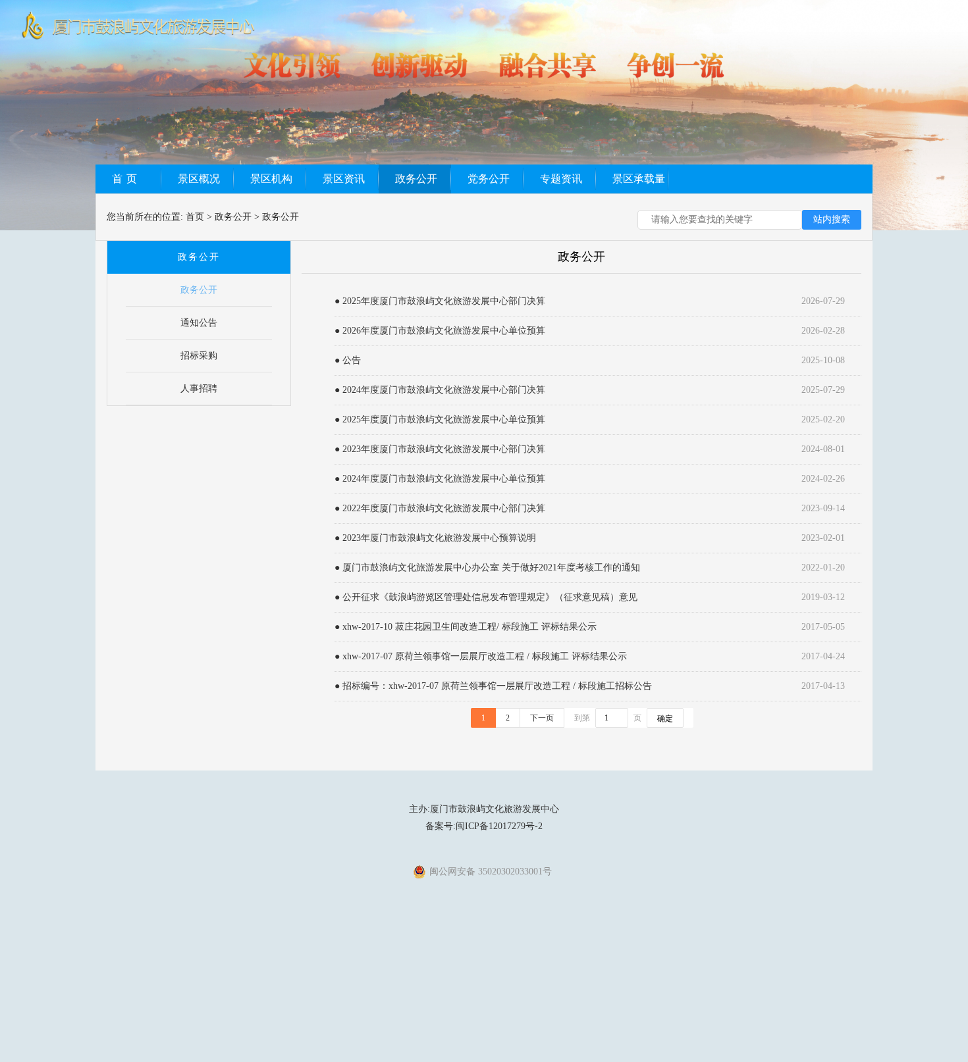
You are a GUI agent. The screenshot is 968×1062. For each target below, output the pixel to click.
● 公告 (348, 360)
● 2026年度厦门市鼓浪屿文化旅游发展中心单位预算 (440, 331)
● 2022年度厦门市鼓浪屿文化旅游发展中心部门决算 (440, 508)
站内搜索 (831, 219)
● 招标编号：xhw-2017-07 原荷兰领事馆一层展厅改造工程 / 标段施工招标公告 (493, 686)
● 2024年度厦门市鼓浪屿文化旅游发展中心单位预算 (440, 479)
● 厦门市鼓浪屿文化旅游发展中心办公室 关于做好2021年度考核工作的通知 (487, 567)
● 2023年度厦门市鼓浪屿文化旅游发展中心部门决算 (440, 449)
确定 (665, 718)
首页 (195, 217)
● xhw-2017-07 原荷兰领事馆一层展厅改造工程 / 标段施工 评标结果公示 (481, 656)
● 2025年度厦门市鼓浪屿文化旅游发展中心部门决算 (440, 301)
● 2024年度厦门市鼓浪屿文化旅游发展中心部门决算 (440, 390)
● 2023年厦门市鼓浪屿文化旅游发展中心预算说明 (435, 538)
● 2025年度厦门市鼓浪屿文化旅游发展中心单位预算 (440, 419)
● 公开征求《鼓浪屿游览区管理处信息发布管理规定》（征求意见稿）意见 (486, 597)
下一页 (542, 717)
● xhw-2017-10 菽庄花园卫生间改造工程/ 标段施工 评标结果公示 (466, 627)
